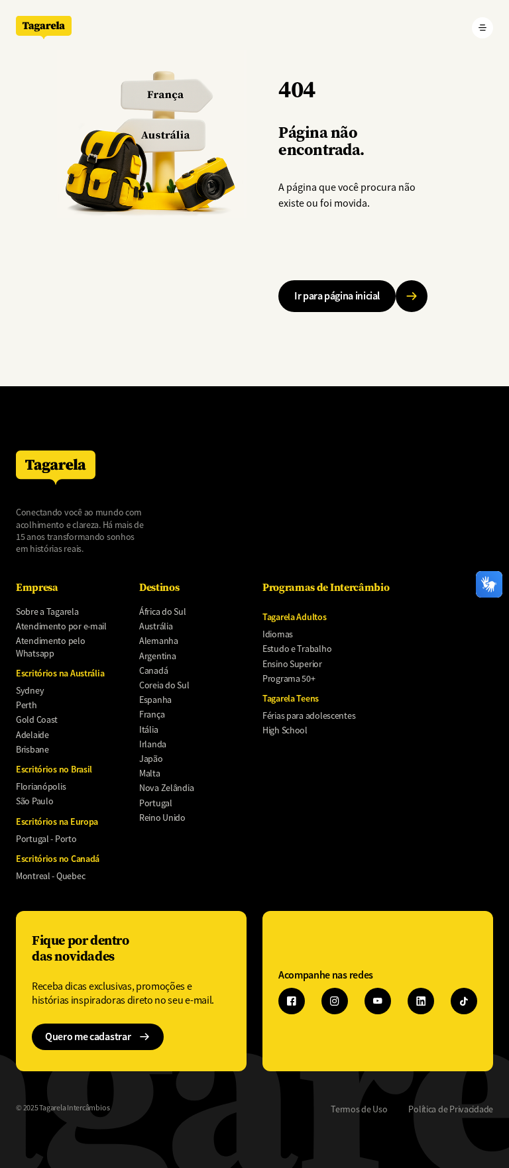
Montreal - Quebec (50, 876)
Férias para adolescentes (308, 715)
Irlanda (152, 744)
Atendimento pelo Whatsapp (50, 647)
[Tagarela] (44, 27)
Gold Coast (37, 719)
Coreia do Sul (164, 685)
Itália (148, 729)
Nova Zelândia (166, 788)
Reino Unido (162, 817)
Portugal (155, 803)
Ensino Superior (292, 664)
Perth (26, 705)
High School (285, 730)
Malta (149, 773)
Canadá (153, 670)
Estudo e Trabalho (296, 649)
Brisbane (32, 749)
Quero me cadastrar (88, 1036)
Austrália (155, 626)
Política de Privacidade (450, 1109)
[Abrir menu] (482, 27)
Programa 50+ (288, 678)
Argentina (157, 656)
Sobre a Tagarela (47, 611)
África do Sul (162, 611)
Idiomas (277, 634)
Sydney (30, 690)
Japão (151, 759)
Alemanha (158, 641)
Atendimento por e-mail (61, 626)
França (151, 714)
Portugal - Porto (46, 839)
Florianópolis (41, 786)
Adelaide (32, 735)
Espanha (155, 700)
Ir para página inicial (337, 296)
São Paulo (34, 801)
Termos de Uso (359, 1109)
